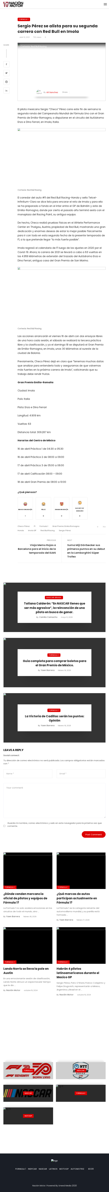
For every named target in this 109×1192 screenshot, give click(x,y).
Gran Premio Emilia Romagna (65, 526)
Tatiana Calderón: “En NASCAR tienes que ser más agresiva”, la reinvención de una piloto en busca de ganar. (54, 608)
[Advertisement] (54, 1027)
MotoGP (64, 1168)
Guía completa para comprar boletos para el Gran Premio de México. (54, 663)
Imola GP (32, 530)
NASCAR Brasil (53, 597)
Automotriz (77, 1168)
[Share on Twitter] (6, 73)
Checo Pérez (24, 526)
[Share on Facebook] (6, 64)
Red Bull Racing (48, 530)
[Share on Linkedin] (6, 91)
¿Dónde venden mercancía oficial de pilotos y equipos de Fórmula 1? (25, 898)
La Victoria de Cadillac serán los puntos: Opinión (54, 718)
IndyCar (32, 1168)
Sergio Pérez (65, 530)
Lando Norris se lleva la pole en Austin (26, 971)
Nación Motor (13, 990)
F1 (34, 526)
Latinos (53, 1168)
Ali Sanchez (52, 92)
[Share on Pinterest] (6, 82)
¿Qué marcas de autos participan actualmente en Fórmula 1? (77, 898)
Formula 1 (24, 19)
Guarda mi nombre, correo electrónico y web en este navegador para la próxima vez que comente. (54, 824)
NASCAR (43, 1168)
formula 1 (44, 526)
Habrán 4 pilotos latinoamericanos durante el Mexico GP (78, 973)
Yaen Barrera (47, 670)
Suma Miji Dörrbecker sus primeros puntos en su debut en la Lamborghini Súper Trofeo (86, 550)
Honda (21, 530)
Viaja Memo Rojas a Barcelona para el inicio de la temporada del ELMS (37, 548)
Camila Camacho (48, 617)
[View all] (28, 1070)
